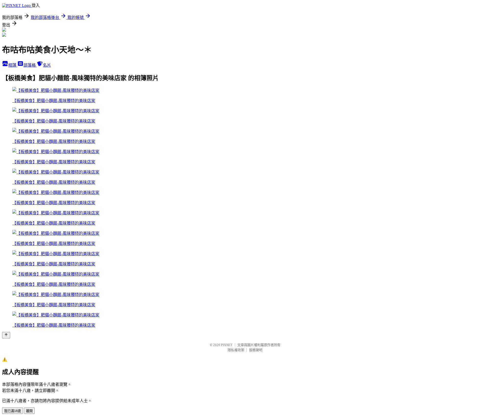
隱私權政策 (236, 350)
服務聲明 (255, 350)
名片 (47, 65)
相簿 (12, 65)
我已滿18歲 (12, 411)
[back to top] (6, 335)
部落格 (30, 65)
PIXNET (226, 345)
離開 (29, 411)
